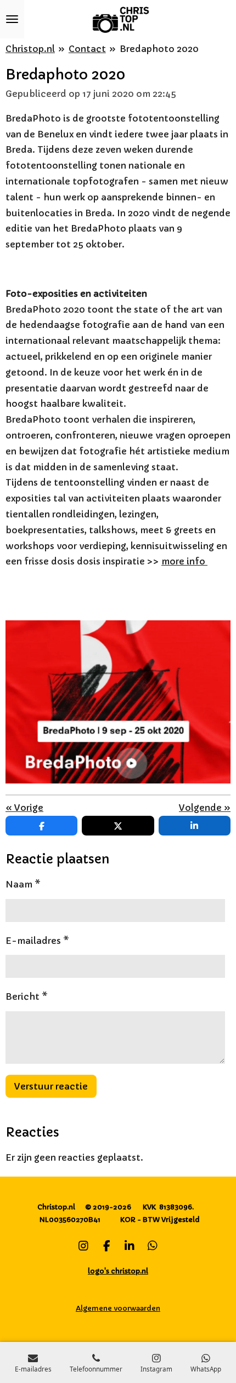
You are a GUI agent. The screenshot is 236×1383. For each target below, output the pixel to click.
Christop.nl (30, 48)
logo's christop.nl (118, 1271)
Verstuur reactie (51, 1086)
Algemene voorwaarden (118, 1308)
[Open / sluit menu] (12, 19)
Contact (87, 48)
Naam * (23, 884)
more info (184, 561)
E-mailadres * (37, 940)
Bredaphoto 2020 (159, 48)
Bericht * (26, 996)
